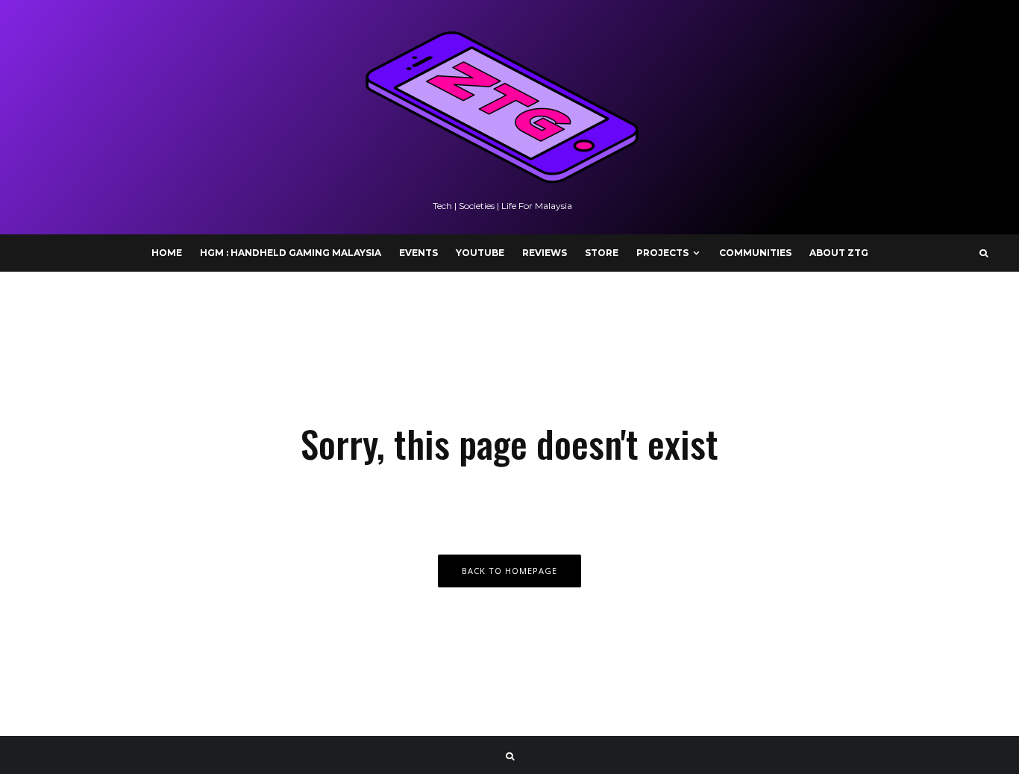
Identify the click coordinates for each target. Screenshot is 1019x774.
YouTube (480, 252)
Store (601, 252)
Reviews (544, 252)
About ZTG (838, 252)
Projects (662, 252)
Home (166, 252)
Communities (755, 252)
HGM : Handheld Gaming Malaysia (290, 252)
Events (418, 252)
